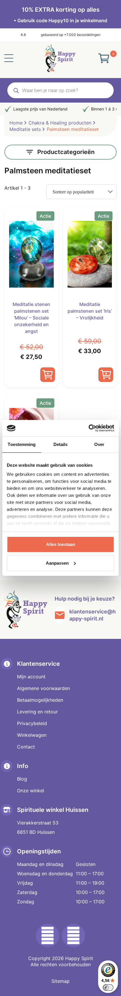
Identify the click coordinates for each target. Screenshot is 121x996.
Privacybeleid (32, 723)
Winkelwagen (31, 735)
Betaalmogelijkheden (40, 700)
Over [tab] (99, 444)
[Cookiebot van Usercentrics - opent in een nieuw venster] (88, 428)
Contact (26, 747)
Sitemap (60, 981)
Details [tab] (60, 444)
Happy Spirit (79, 958)
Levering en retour (37, 712)
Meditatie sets (25, 129)
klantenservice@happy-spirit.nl (92, 615)
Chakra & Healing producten (59, 123)
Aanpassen (57, 563)
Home (16, 123)
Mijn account (31, 676)
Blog (22, 779)
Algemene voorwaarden (43, 688)
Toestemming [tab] (22, 444)
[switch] (108, 987)
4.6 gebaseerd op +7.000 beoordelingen (60, 34)
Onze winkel (30, 790)
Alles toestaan (60, 544)
